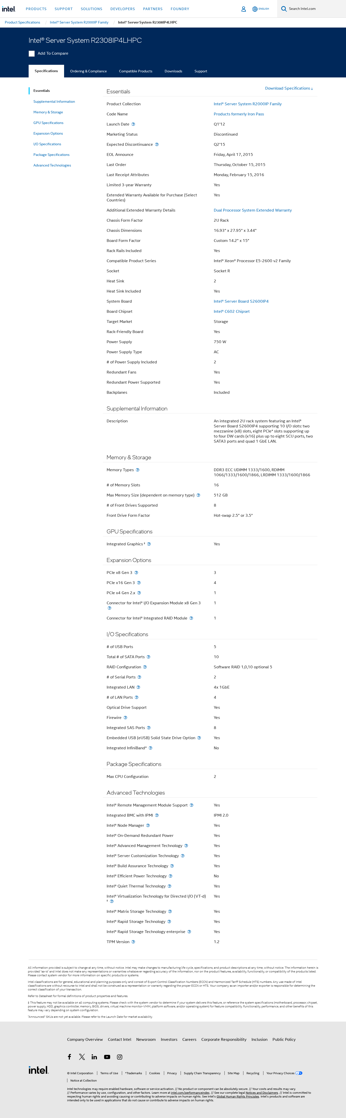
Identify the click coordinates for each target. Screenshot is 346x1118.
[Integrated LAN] (138, 687)
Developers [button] (122, 9)
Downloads (173, 71)
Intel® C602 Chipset (232, 311)
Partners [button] (153, 9)
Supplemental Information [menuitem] (54, 101)
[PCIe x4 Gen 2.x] (139, 593)
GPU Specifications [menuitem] (48, 122)
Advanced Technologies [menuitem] (52, 165)
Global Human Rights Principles (238, 1096)
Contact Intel (119, 1039)
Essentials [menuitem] (41, 90)
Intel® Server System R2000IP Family (248, 104)
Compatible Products (135, 71)
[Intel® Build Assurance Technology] (172, 866)
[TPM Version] (133, 942)
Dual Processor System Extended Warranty (253, 210)
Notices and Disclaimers (262, 1092)
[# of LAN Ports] (136, 697)
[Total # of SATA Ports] (148, 657)
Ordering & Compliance (88, 71)
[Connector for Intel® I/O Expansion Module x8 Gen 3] (109, 608)
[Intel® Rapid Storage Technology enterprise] (189, 931)
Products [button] (36, 9)
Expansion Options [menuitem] (48, 133)
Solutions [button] (91, 9)
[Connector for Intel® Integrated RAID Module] (191, 618)
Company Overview (85, 1039)
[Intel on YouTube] (107, 1057)
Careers (189, 1039)
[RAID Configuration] (145, 667)
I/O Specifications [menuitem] (47, 144)
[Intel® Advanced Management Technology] (186, 845)
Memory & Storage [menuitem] (48, 112)
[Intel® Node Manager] (148, 825)
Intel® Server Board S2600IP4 (241, 301)
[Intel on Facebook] (69, 1057)
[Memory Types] (137, 470)
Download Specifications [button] (287, 88)
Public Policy (284, 1039)
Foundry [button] (180, 9)
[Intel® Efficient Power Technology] (170, 876)
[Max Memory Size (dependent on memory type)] (198, 495)
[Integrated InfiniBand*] (150, 748)
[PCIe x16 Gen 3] (139, 583)
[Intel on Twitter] (82, 1057)
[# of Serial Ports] (139, 677)
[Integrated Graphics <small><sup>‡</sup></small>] (149, 544)
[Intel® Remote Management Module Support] (191, 805)
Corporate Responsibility (223, 1039)
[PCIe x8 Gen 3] (136, 572)
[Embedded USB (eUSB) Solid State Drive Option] (199, 738)
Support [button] (64, 9)
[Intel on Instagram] (119, 1057)
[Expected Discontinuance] (157, 144)
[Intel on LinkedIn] (94, 1057)
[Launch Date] (133, 124)
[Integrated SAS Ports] (148, 728)
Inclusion (259, 1039)
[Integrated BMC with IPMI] (157, 815)
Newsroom (146, 1039)
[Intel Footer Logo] (39, 1069)
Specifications (46, 71)
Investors (169, 1039)
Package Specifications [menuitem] (51, 154)
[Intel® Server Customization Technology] (182, 856)
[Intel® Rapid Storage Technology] (169, 921)
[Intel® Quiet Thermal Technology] (169, 886)
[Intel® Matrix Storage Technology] (170, 911)
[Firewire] (125, 717)
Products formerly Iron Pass (239, 114)
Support (201, 71)
